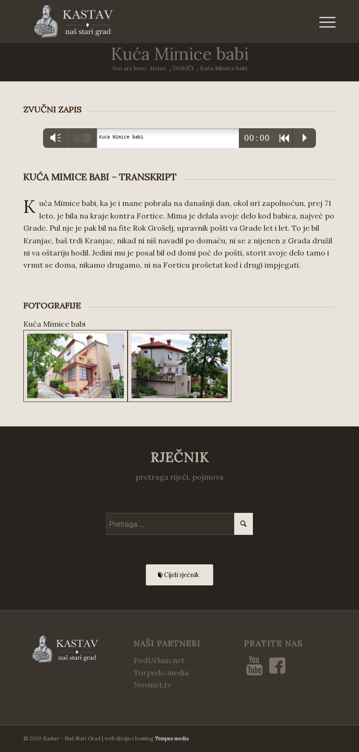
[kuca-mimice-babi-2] (180, 366)
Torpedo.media (161, 672)
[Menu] (323, 21)
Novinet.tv (152, 684)
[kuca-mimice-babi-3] (75, 366)
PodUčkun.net (159, 660)
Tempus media (172, 738)
